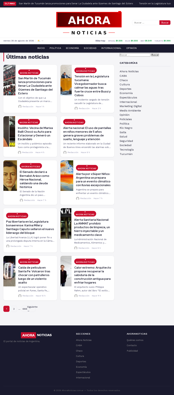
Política (55, 48)
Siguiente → (32, 309)
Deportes (125, 88)
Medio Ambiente (130, 110)
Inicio (41, 48)
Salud (123, 136)
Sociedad (90, 48)
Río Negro (126, 127)
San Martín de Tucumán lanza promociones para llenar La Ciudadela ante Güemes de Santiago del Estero (76, 3)
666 (25, 308)
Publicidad (132, 351)
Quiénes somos (135, 340)
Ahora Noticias (29, 73)
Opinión (131, 48)
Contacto (132, 345)
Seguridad (126, 141)
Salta (123, 132)
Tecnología (127, 149)
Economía (72, 48)
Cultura (125, 84)
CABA (123, 75)
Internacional (111, 48)
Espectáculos (128, 97)
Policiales (126, 119)
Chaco (124, 80)
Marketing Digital (131, 106)
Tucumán (126, 154)
